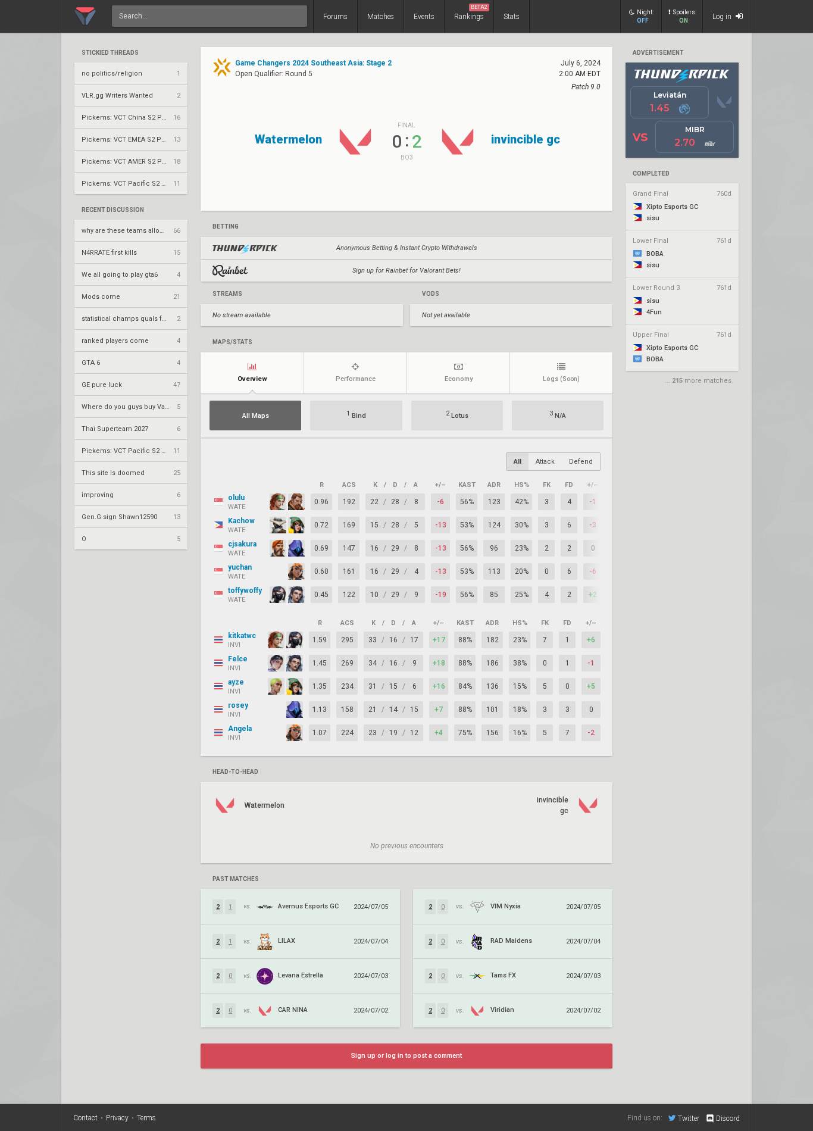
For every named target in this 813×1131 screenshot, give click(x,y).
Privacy (117, 1117)
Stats (512, 17)
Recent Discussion (113, 210)
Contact (85, 1117)
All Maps (255, 416)
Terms (146, 1117)
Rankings (470, 12)
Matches (380, 17)
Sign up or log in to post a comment (406, 1056)
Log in (722, 17)
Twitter (688, 1118)
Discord (728, 1118)
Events (424, 17)
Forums (335, 17)
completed (651, 174)
